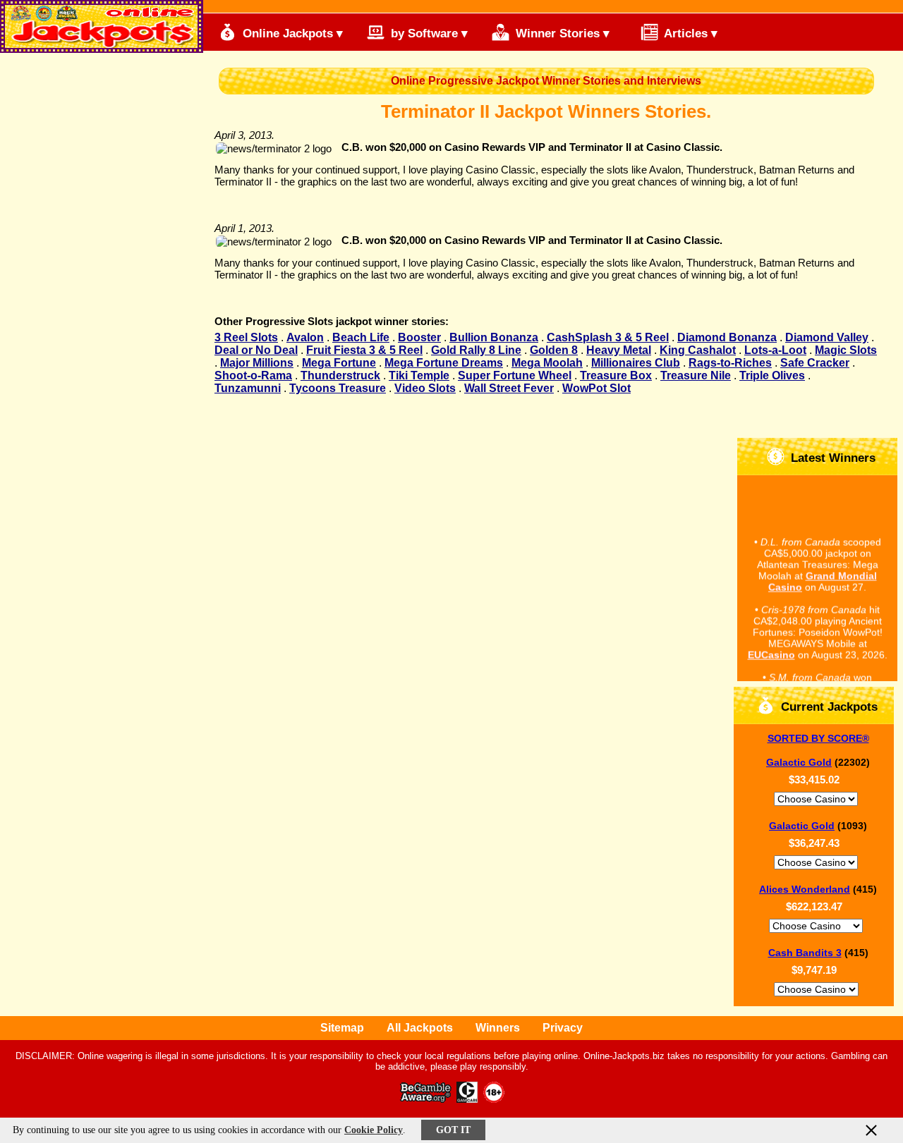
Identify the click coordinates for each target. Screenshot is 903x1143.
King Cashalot (698, 350)
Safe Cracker (814, 363)
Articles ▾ (689, 33)
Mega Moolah (547, 363)
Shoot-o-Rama (253, 375)
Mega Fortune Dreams (443, 363)
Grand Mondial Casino (822, 578)
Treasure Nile (695, 375)
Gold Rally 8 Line (476, 350)
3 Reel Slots (246, 337)
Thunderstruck (340, 375)
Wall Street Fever (509, 388)
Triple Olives (772, 375)
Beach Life (360, 337)
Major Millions (256, 363)
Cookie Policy (373, 1130)
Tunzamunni (247, 388)
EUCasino (771, 651)
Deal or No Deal (256, 350)
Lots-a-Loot (775, 350)
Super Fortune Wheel (514, 375)
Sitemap (342, 1028)
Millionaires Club (635, 363)
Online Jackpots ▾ (291, 33)
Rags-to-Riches (730, 363)
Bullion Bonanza (493, 337)
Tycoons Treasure (337, 388)
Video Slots (425, 388)
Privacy (563, 1028)
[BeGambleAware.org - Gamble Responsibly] (426, 1099)
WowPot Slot (596, 388)
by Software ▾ (427, 33)
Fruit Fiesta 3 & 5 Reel (364, 350)
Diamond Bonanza (727, 337)
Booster (419, 337)
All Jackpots (420, 1028)
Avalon (305, 337)
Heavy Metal (618, 350)
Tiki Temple (419, 375)
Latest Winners (831, 458)
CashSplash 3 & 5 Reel (608, 337)
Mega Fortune (339, 363)
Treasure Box (616, 375)
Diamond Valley (826, 337)
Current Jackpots (827, 707)
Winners (497, 1028)
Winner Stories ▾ (561, 33)
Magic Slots (846, 350)
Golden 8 (554, 350)
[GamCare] (467, 1099)
